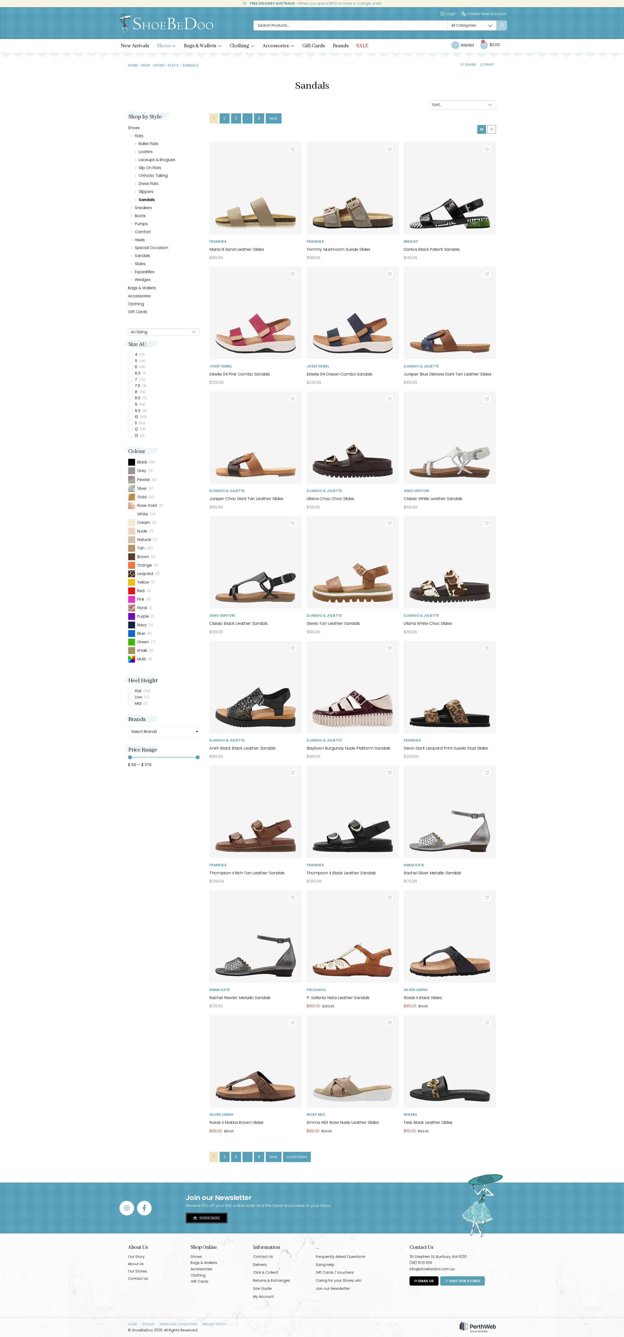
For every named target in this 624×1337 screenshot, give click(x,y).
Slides (140, 264)
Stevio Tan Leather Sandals (333, 623)
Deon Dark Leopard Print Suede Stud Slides (446, 748)
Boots (140, 216)
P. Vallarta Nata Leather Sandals (338, 997)
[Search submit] (501, 25)
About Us (136, 1263)
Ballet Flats (148, 143)
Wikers (410, 1114)
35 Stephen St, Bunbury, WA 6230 (438, 1256)
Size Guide (262, 1288)
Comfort (143, 232)
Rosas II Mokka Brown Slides (236, 1122)
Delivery (260, 1264)
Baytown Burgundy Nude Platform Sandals (348, 748)
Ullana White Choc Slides (428, 623)
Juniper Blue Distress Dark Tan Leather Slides (447, 374)
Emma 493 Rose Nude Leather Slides (343, 1122)
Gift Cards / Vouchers (335, 1272)
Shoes (159, 65)
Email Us (426, 1281)
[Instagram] (126, 1208)
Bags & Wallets (142, 288)
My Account (263, 1296)
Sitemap (148, 1324)
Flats (173, 65)
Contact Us (138, 1278)
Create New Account (487, 14)
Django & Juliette (421, 366)
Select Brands (144, 731)
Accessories (139, 296)
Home (133, 65)
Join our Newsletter (333, 1288)
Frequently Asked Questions (340, 1256)
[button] (166, 46)
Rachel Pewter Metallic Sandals (239, 997)
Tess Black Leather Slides (428, 1122)
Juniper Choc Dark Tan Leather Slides (246, 498)
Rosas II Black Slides (423, 997)
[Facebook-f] (144, 1208)
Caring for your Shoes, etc (338, 1280)
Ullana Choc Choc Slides (330, 498)
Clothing (136, 304)
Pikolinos (316, 989)
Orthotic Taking (153, 175)
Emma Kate (414, 865)
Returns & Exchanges (271, 1280)
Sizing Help (325, 1264)
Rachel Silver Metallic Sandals (432, 873)
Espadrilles (145, 272)
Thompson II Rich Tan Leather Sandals (246, 873)
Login (451, 14)
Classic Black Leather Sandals (238, 623)
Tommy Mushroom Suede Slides (338, 249)
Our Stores (137, 1271)
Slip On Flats (150, 168)
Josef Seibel (220, 366)
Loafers (146, 151)
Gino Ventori (416, 490)
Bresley (411, 241)
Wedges (143, 279)
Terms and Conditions (178, 1324)
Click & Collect (265, 1272)
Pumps (141, 224)
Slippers (146, 191)
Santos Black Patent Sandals (431, 249)
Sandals (147, 199)
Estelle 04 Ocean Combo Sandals (339, 374)
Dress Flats (148, 183)
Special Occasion (151, 247)
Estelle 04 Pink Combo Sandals (239, 374)
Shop (145, 65)
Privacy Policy (214, 1324)
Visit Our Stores (464, 1281)
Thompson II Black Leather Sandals (341, 873)
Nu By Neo (316, 1114)
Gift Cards (137, 312)
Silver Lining (416, 989)
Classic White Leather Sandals (433, 498)
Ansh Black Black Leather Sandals (242, 748)
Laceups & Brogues (157, 160)
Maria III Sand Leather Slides (236, 249)
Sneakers (143, 208)
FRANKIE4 (217, 241)
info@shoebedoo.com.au (432, 1269)
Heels (140, 240)
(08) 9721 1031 (421, 1262)
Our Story (136, 1256)
